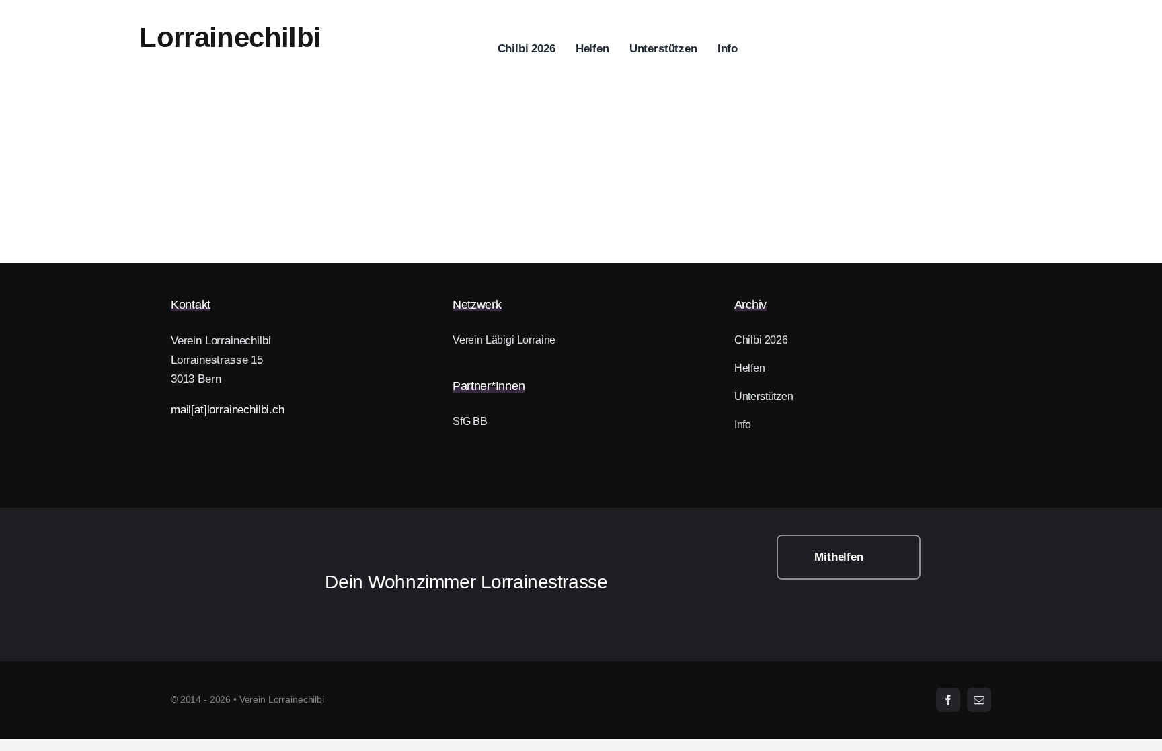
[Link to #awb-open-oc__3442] (1089, 49)
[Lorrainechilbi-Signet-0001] (229, 540)
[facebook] (948, 700)
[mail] (979, 700)
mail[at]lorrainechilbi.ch (227, 409)
